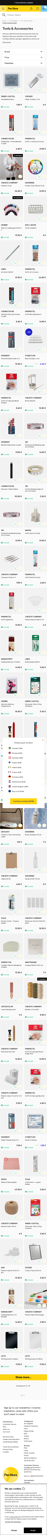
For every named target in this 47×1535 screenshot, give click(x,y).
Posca (26, 1455)
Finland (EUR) (17, 763)
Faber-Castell (29, 1453)
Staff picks (28, 1441)
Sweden (27, 1482)
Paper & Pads (29, 1431)
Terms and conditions (11, 1447)
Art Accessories (26, 21)
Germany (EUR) (17, 777)
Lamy (26, 1450)
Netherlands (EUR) (19, 782)
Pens (26, 1428)
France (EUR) (16, 772)
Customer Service (9, 1424)
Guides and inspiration (11, 1439)
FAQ (4, 1427)
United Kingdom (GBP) (20, 787)
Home (4, 21)
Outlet (26, 1436)
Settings (14, 1530)
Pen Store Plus (8, 1437)
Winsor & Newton (30, 1458)
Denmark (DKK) (17, 758)
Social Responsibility (10, 1442)
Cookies (6, 1452)
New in (26, 1439)
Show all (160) (29, 1460)
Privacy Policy (8, 1449)
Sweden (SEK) (17, 748)
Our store (6, 1432)
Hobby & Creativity (31, 1426)
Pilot (25, 1448)
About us (6, 1429)
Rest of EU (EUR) (18, 791)
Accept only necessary (13, 1522)
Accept (32, 1530)
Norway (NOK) (17, 753)
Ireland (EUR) (16, 767)
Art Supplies (13, 21)
